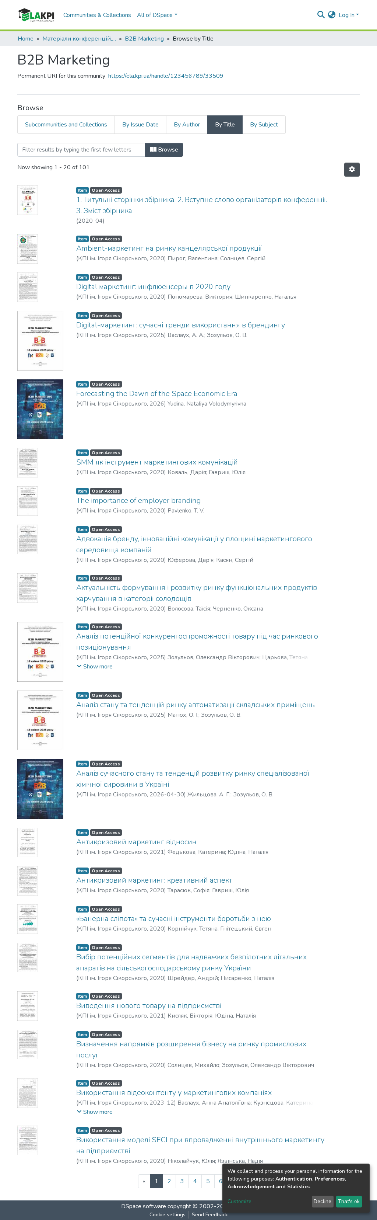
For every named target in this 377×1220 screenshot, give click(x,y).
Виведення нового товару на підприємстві (148, 1006)
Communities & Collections (97, 15)
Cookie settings (167, 1214)
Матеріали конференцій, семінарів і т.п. (79, 39)
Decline (322, 1201)
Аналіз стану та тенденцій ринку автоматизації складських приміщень (195, 705)
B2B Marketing (144, 39)
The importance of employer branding (138, 500)
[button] (332, 15)
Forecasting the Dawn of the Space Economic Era (156, 394)
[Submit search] (321, 15)
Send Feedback (210, 1214)
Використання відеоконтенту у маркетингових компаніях (174, 1093)
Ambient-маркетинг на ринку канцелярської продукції (169, 248)
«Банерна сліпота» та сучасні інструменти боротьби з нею (173, 919)
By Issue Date (140, 125)
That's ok (349, 1201)
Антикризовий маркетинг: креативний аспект (154, 880)
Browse (167, 150)
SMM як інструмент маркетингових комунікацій (157, 462)
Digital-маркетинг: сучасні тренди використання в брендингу (180, 325)
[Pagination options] (352, 170)
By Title (225, 125)
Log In (347, 15)
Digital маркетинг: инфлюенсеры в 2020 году (153, 287)
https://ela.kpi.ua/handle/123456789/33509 (165, 76)
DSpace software (143, 1206)
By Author (187, 125)
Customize (239, 1201)
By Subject (264, 125)
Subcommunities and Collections (66, 125)
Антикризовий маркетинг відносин (136, 842)
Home (26, 39)
